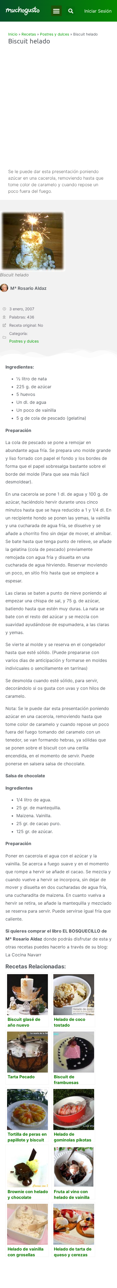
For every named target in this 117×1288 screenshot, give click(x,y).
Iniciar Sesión (98, 11)
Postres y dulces (54, 34)
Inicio (12, 34)
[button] (56, 10)
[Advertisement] (58, 106)
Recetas (28, 34)
